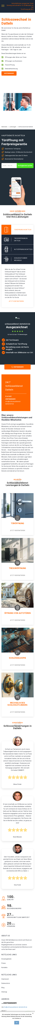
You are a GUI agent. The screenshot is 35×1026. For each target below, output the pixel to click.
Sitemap (4, 992)
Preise (3, 963)
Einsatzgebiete (6, 959)
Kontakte (4, 967)
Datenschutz (5, 983)
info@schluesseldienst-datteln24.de (13, 403)
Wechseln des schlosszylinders (17, 704)
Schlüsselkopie (17, 658)
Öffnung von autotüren (17, 613)
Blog (2, 987)
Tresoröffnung (17, 568)
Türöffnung (17, 523)
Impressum (5, 979)
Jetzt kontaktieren (16, 301)
